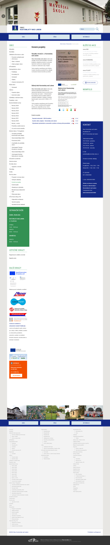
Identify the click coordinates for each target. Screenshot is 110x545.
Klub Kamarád (79, 477)
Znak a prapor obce (17, 64)
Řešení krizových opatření (78, 445)
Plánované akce (16, 194)
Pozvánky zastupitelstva (49, 439)
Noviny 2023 (15, 113)
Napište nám (12, 258)
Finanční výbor (16, 92)
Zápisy (13, 79)
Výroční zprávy (16, 202)
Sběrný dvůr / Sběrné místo (79, 439)
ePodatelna (12, 66)
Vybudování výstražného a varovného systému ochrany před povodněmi (51, 123)
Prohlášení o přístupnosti (94, 532)
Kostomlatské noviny (15, 103)
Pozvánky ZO (15, 74)
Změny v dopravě (79, 448)
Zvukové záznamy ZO (18, 82)
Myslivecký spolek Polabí (81, 479)
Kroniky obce (12, 164)
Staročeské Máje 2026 (18, 138)
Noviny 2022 (15, 115)
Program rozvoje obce (18, 177)
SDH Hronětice (79, 474)
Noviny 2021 (15, 118)
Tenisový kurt (78, 460)
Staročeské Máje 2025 (18, 151)
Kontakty (11, 52)
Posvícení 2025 (16, 140)
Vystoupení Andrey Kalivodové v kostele (17, 155)
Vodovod (75, 434)
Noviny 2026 (15, 105)
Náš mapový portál (77, 491)
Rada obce (12, 84)
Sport (74, 457)
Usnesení (14, 77)
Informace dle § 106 (15, 196)
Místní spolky (76, 472)
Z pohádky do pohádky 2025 (18, 144)
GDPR (74, 486)
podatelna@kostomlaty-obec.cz (91, 154)
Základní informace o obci (16, 54)
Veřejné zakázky (16, 179)
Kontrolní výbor (16, 95)
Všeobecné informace (48, 446)
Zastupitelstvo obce (15, 69)
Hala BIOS (78, 458)
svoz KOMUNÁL (88, 60)
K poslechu (46, 457)
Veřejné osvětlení (76, 441)
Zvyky (10, 172)
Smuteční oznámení (14, 158)
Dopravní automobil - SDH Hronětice (41, 118)
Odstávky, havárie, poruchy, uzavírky (81, 443)
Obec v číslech (16, 61)
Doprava (75, 446)
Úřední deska (44, 429)
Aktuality (11, 49)
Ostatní (45, 441)
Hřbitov (74, 465)
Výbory (11, 90)
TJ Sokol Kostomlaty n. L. (81, 476)
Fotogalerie (75, 488)
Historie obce (13, 161)
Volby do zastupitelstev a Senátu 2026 (52, 448)
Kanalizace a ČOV (77, 429)
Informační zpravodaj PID (81, 450)
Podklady (14, 72)
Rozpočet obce (47, 431)
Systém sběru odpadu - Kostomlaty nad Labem (44, 121)
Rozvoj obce (12, 174)
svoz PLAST (87, 70)
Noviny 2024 (15, 110)
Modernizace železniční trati (18, 190)
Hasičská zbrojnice (77, 455)
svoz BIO (86, 49)
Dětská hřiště (76, 464)
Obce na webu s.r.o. (67, 540)
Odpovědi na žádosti (17, 199)
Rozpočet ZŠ (46, 434)
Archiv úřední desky (48, 443)
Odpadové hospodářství (78, 436)
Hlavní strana (63, 43)
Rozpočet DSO (47, 436)
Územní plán (15, 184)
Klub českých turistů (80, 481)
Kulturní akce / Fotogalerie (16, 131)
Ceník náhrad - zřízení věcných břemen (52, 453)
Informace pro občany (77, 451)
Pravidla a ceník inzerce (18, 126)
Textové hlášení (47, 458)
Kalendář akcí (76, 484)
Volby (42, 445)
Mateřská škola (76, 469)
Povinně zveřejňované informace (18, 58)
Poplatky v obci (13, 100)
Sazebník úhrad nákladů (18, 204)
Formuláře (46, 451)
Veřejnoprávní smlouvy (48, 438)
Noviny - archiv (16, 123)
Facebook (75, 489)
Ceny (77, 433)
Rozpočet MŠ (46, 433)
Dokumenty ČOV (79, 431)
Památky (11, 169)
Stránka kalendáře (91, 82)
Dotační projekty (16, 182)
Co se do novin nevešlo (18, 128)
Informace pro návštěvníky (78, 482)
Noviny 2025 (15, 108)
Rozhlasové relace (45, 455)
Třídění (77, 438)
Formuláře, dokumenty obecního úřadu (49, 450)
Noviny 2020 (15, 121)
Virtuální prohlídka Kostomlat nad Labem (18, 134)
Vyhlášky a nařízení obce (16, 97)
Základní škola (76, 470)
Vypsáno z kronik (16, 166)
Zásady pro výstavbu (17, 187)
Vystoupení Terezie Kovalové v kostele (17, 148)
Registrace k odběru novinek (17, 255)
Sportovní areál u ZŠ (80, 462)
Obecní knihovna (76, 467)
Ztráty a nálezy (76, 453)
